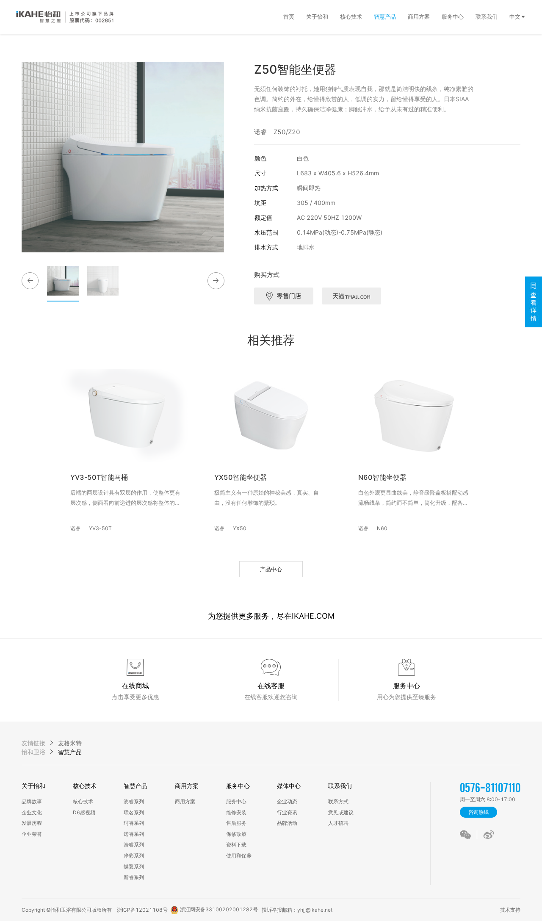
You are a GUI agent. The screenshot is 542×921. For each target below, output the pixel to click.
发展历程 (32, 823)
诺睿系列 (134, 834)
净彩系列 (134, 855)
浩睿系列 (134, 844)
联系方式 (338, 801)
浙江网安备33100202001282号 (218, 909)
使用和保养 (239, 855)
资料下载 (236, 844)
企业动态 (287, 801)
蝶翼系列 (134, 866)
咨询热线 (478, 812)
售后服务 (236, 823)
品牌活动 (287, 823)
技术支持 (509, 910)
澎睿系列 (134, 801)
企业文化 (32, 812)
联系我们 (340, 785)
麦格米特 (70, 743)
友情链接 (33, 743)
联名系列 (134, 812)
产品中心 (271, 569)
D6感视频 (84, 812)
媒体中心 (289, 785)
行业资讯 (287, 812)
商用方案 (187, 785)
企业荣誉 (32, 834)
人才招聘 (338, 823)
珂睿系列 (134, 823)
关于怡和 (33, 785)
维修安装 (236, 812)
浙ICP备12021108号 (142, 910)
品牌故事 (32, 801)
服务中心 (238, 785)
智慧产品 (135, 785)
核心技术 (85, 785)
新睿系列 (134, 877)
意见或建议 (341, 812)
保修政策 (236, 834)
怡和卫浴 (33, 751)
